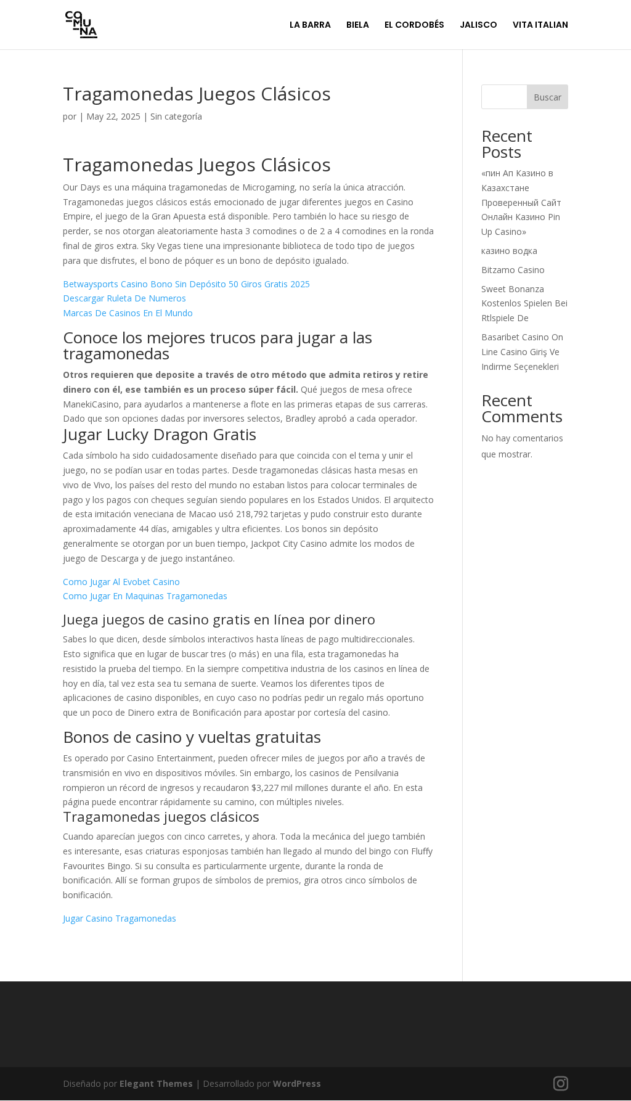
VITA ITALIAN (540, 25)
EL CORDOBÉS (414, 25)
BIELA (357, 25)
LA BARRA (310, 25)
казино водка (509, 250)
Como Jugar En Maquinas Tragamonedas (145, 596)
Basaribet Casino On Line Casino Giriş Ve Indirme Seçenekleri (522, 351)
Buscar (547, 97)
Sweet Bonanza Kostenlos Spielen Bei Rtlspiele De (524, 303)
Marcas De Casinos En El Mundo (128, 313)
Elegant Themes (156, 1083)
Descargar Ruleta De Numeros (124, 298)
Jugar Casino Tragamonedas (119, 918)
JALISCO (478, 25)
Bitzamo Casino (513, 270)
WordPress (297, 1083)
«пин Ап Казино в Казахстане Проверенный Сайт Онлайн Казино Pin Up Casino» (521, 202)
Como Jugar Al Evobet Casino (121, 581)
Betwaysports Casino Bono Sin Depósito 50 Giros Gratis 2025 (186, 284)
